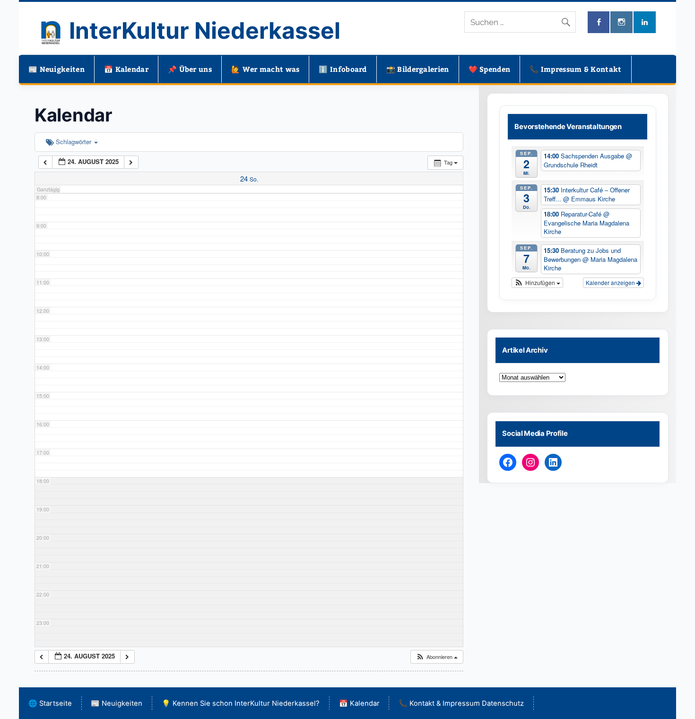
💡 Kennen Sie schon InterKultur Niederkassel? (241, 703)
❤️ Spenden (490, 69)
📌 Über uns (190, 69)
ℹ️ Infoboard (342, 69)
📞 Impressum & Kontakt (575, 69)
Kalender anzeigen (611, 282)
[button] (436, 656)
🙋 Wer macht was (265, 69)
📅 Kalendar (126, 69)
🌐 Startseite (50, 703)
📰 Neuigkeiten (56, 69)
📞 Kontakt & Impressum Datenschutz (461, 703)
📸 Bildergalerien (417, 69)
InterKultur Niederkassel (204, 30)
